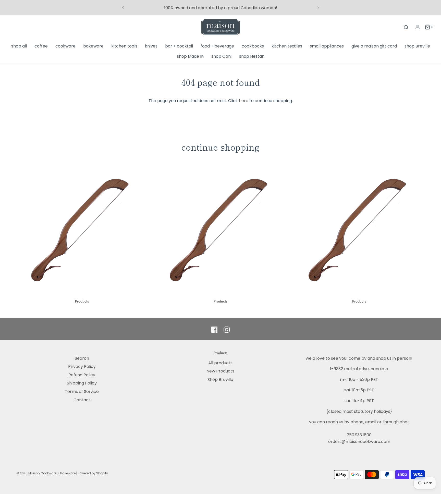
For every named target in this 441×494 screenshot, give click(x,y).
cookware (65, 46)
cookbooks (253, 46)
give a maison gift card (374, 46)
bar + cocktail (179, 46)
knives (151, 46)
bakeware (93, 46)
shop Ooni (221, 56)
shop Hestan (251, 56)
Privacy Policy (82, 366)
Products (82, 301)
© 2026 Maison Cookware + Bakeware (46, 473)
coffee (41, 46)
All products (220, 363)
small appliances (327, 46)
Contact (82, 400)
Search (82, 358)
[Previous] (123, 7)
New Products (220, 371)
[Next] (318, 7)
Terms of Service (82, 391)
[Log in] (417, 27)
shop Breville (417, 46)
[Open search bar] (406, 27)
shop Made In (190, 56)
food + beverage (217, 46)
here (243, 101)
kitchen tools (124, 46)
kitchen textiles (287, 46)
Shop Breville (220, 379)
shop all (19, 46)
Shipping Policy (82, 383)
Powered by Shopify (93, 473)
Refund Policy (81, 375)
